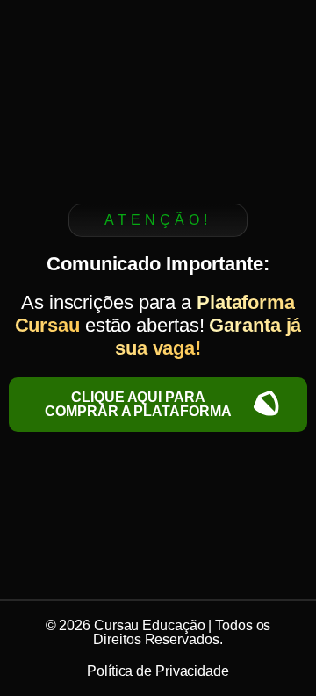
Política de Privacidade (158, 671)
